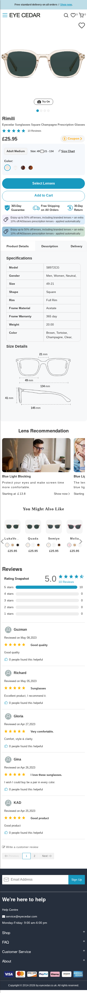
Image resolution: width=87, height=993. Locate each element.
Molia (74, 538)
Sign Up (76, 879)
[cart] (81, 15)
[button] (2, 541)
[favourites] (73, 15)
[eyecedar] (33, 15)
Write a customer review (21, 847)
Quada (33, 538)
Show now (61, 493)
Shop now (66, 4)
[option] (12, 539)
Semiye (54, 538)
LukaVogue (13, 538)
